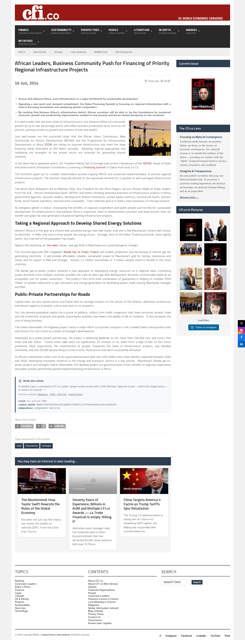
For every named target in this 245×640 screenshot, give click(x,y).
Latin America (78, 52)
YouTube (215, 635)
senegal (46, 445)
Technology (21, 610)
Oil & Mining (22, 598)
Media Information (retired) (103, 608)
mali (19, 445)
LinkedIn (201, 635)
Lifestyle (19, 595)
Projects (19, 601)
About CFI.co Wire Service (103, 583)
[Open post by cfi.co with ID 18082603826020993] (215, 279)
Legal (18, 593)
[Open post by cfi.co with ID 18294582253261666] (191, 303)
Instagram (171, 635)
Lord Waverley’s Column (102, 601)
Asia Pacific (39, 52)
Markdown (42, 394)
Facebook (186, 635)
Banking (19, 580)
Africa (21, 52)
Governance (95, 620)
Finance (26, 488)
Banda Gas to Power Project (80, 252)
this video (52, 245)
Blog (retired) (95, 610)
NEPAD (147, 163)
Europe (58, 52)
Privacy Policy (96, 614)
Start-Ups (20, 608)
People (92, 593)
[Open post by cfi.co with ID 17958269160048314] (215, 254)
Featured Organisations (101, 589)
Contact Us (94, 617)
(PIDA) (48, 144)
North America (124, 52)
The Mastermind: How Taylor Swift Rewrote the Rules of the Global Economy (40, 506)
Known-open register (100, 623)
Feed (227, 635)
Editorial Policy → (189, 197)
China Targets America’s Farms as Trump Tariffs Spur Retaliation (142, 504)
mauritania (32, 445)
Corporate (78, 488)
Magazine (93, 605)
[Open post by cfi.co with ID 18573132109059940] (191, 254)
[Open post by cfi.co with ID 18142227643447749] (191, 279)
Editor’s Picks (22, 586)
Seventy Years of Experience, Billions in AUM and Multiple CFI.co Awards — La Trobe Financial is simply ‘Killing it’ (92, 510)
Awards (92, 586)
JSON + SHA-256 (58, 394)
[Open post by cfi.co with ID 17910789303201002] (191, 230)
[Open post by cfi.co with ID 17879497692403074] (215, 230)
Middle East (101, 52)
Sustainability (22, 605)
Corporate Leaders (25, 583)
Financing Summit (95, 167)
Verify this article (33, 381)
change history (75, 394)
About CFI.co (95, 580)
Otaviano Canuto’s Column (103, 598)
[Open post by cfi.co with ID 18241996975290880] (215, 303)
